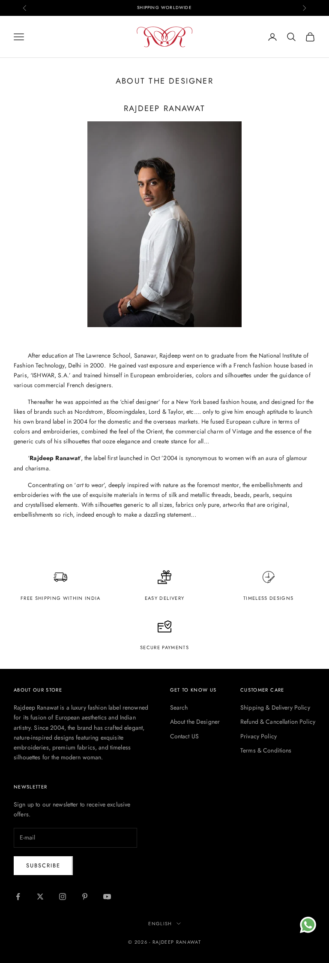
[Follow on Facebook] (18, 896)
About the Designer (195, 721)
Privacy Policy (258, 736)
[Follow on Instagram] (62, 896)
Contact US (184, 736)
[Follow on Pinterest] (85, 896)
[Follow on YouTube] (107, 896)
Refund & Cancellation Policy (277, 721)
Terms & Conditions (266, 750)
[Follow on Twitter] (40, 896)
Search (179, 707)
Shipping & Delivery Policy (275, 707)
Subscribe (43, 865)
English (160, 923)
